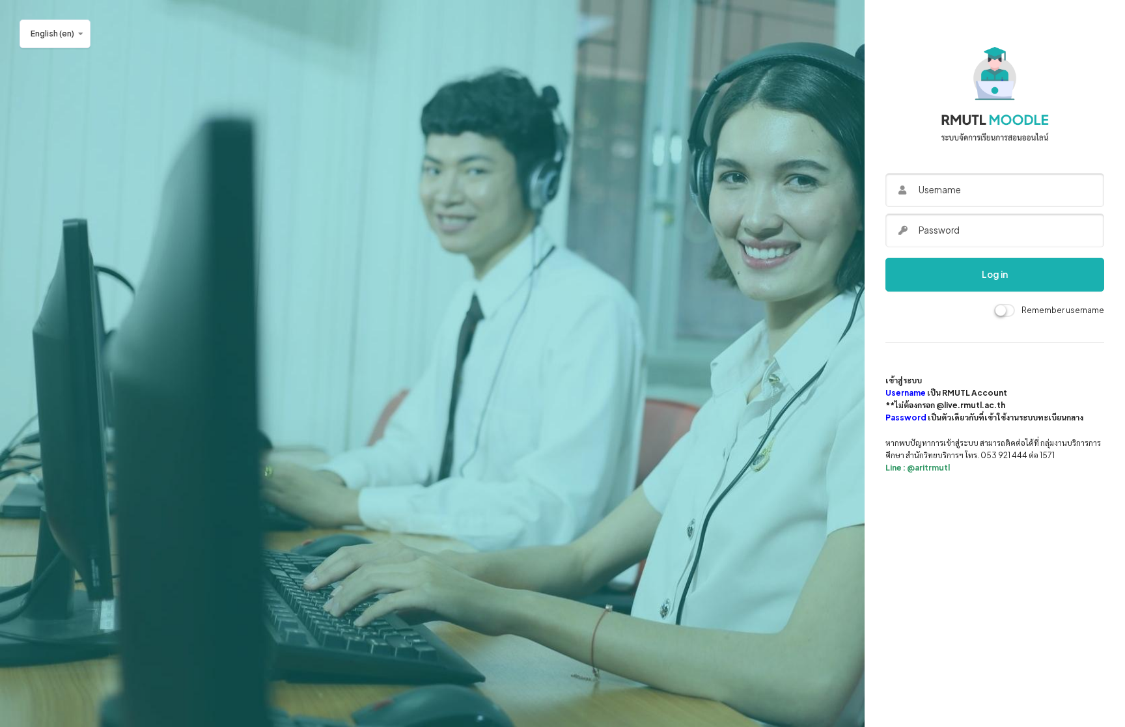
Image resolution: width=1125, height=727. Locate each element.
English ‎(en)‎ (52, 33)
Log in (995, 274)
